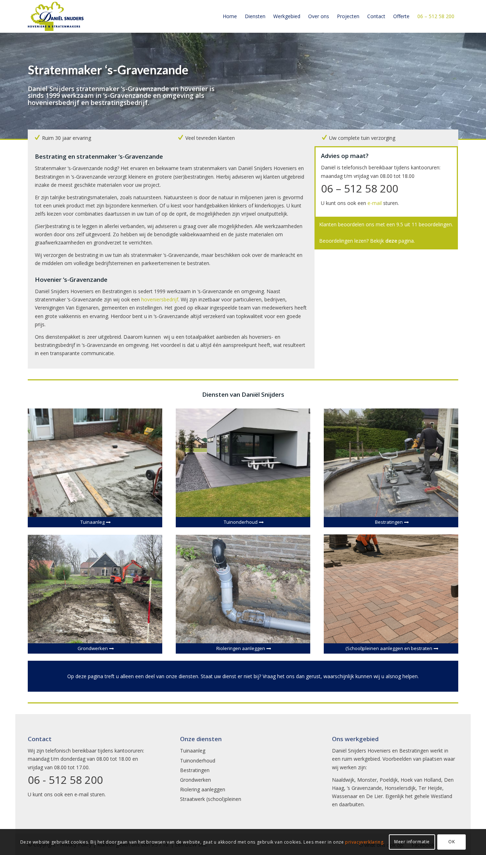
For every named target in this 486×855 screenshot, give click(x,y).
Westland (441, 796)
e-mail (375, 203)
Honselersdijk (400, 788)
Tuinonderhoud (197, 760)
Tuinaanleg (192, 750)
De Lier (374, 796)
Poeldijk (389, 779)
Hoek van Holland (421, 779)
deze (391, 240)
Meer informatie (412, 842)
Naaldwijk (343, 779)
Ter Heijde (430, 788)
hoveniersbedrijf (159, 299)
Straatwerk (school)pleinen (210, 799)
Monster (367, 779)
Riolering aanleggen (202, 789)
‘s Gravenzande (364, 788)
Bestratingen (195, 770)
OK (451, 842)
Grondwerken (195, 779)
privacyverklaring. (365, 842)
